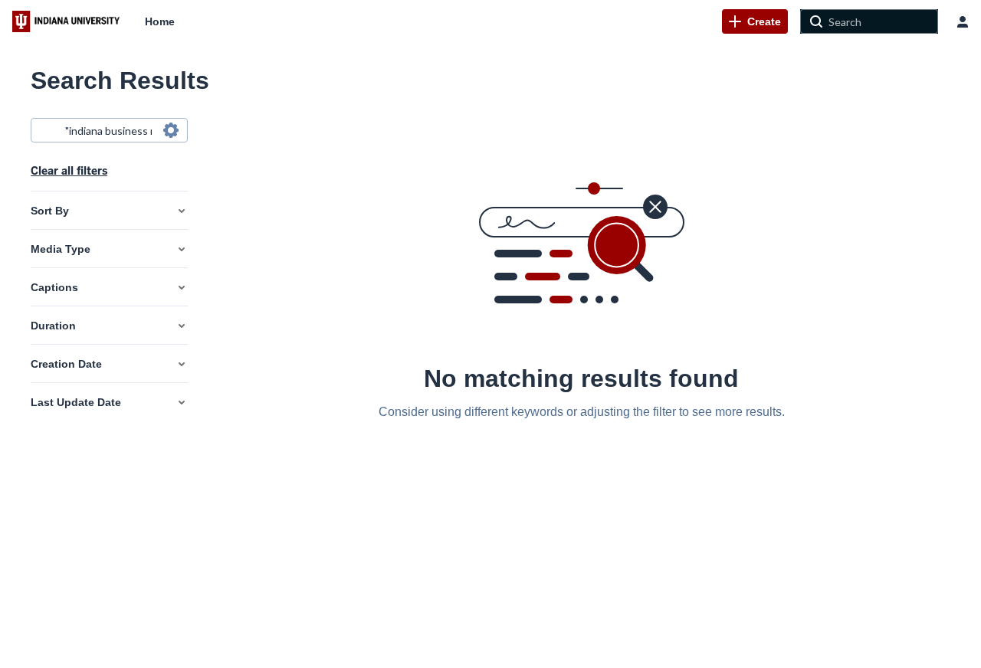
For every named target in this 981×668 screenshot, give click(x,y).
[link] (755, 21)
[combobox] (108, 130)
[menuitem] (160, 21)
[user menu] (962, 21)
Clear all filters (69, 171)
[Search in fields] (171, 130)
